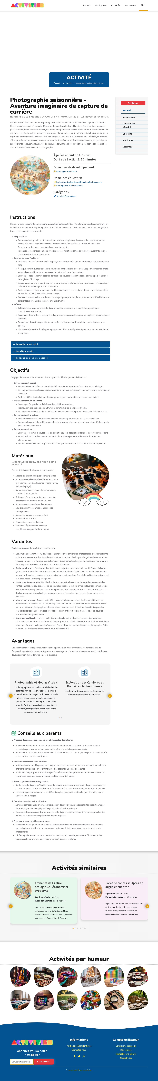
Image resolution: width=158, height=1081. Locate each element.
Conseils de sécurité (27, 344)
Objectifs (127, 133)
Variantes (127, 146)
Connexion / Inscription (126, 1045)
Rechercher (131, 5)
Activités (115, 5)
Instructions (129, 117)
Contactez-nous (79, 1050)
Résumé (127, 110)
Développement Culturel (66, 171)
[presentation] (11, 696)
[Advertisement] (79, 29)
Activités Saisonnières (66, 196)
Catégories (100, 5)
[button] (59, 719)
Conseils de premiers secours (32, 358)
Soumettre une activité (125, 1053)
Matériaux (128, 140)
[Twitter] (79, 1056)
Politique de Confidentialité (79, 1045)
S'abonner (43, 1061)
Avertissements (24, 351)
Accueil (86, 5)
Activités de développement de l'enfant (80, 1070)
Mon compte (126, 1050)
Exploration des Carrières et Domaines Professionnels (79, 182)
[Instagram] (83, 1056)
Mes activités (126, 1058)
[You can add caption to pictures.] (20, 976)
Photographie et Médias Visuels (69, 185)
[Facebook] (74, 1056)
